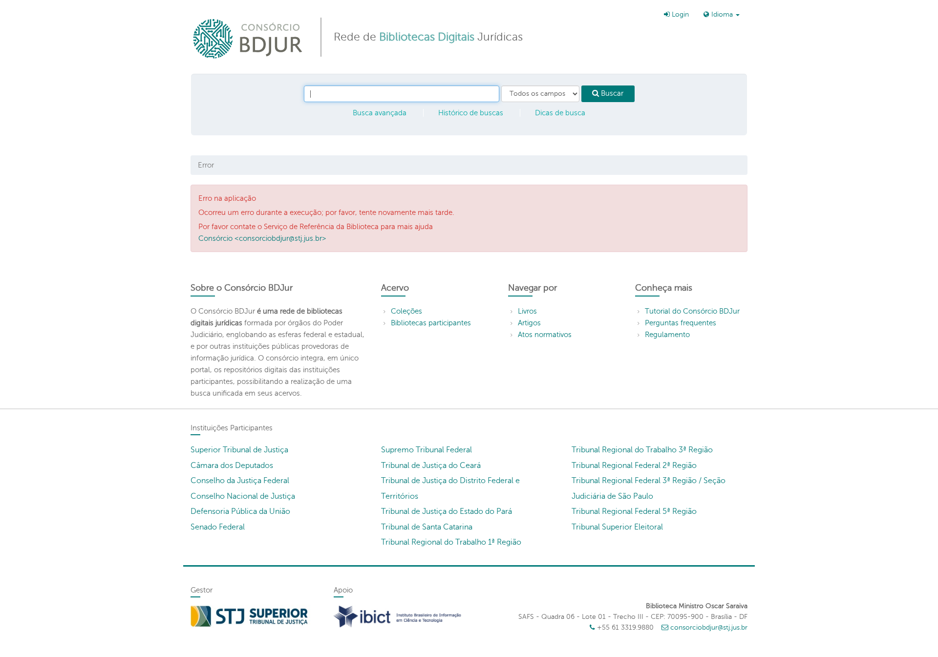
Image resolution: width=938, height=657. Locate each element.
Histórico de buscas (470, 113)
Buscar (611, 93)
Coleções (406, 311)
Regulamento (667, 335)
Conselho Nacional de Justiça (243, 496)
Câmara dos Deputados (232, 465)
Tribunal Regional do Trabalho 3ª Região (642, 449)
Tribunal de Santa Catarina (426, 527)
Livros (527, 311)
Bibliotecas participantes (431, 323)
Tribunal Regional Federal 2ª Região (634, 465)
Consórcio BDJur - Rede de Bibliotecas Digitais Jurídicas (248, 38)
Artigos (529, 323)
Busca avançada (379, 113)
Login (679, 14)
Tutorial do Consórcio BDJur (692, 311)
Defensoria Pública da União (240, 511)
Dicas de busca (560, 113)
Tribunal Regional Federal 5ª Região (634, 511)
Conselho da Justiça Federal (240, 480)
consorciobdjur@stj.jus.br (708, 627)
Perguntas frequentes (680, 323)
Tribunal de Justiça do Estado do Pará (446, 511)
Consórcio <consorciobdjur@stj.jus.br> (262, 238)
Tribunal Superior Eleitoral (617, 527)
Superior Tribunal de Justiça (239, 449)
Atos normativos (545, 335)
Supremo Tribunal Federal (426, 449)
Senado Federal (218, 527)
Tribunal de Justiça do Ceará (431, 465)
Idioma (722, 14)
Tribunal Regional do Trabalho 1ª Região (451, 542)
